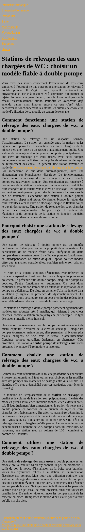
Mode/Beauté (10, 27)
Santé (5, 21)
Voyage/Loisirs (11, 32)
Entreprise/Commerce (15, 10)
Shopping (8, 43)
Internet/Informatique (15, 5)
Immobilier (8, 16)
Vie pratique (9, 38)
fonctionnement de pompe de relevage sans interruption (48, 167)
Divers (6, 49)
